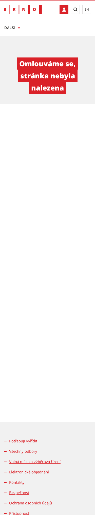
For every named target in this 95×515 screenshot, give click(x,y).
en (87, 9)
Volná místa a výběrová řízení (35, 461)
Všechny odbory (23, 451)
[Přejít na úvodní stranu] (23, 9)
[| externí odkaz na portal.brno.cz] (64, 9)
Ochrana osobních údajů (30, 502)
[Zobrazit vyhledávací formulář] (75, 9)
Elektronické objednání (29, 471)
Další (9, 27)
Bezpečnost (19, 492)
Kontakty (17, 482)
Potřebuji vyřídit (23, 440)
